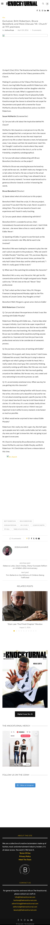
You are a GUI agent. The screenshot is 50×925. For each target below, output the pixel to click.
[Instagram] (42, 10)
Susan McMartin (38, 525)
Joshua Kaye (9, 30)
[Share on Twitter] (34, 538)
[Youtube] (48, 10)
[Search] (43, 3)
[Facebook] (37, 10)
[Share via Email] (39, 538)
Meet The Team (25, 859)
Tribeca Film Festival (20, 529)
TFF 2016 (6, 529)
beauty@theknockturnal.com (25, 910)
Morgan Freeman (10, 525)
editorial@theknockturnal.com (25, 907)
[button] (4, 611)
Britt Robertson (10, 521)
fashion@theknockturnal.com (25, 900)
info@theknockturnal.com (25, 897)
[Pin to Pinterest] (36, 538)
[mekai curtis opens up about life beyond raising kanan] (25, 679)
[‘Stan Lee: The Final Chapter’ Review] (25, 606)
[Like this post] (29, 538)
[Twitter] (40, 10)
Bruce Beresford (26, 521)
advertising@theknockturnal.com (25, 903)
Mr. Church (24, 525)
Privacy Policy (25, 856)
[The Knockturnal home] (25, 799)
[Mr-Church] (25, 35)
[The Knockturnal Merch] (20, 732)
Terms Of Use (25, 853)
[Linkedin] (45, 10)
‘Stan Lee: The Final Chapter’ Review (25, 624)
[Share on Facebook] (31, 538)
